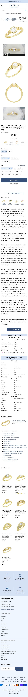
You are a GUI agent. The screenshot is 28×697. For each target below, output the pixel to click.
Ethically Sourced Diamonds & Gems (8, 651)
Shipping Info (3, 625)
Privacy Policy (4, 659)
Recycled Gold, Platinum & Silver (8, 653)
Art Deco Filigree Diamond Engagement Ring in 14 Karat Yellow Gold (6, 559)
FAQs (2, 620)
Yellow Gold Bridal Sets (8, 457)
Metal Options (14, 138)
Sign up (19, 668)
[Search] (25, 10)
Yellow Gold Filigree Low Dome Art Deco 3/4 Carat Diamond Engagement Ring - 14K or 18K (20, 535)
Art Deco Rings (6, 443)
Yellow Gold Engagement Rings (10, 459)
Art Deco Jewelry (7, 441)
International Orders (5, 629)
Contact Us (3, 616)
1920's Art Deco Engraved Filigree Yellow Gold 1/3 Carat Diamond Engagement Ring (20, 487)
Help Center (3, 618)
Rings (3, 677)
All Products (23, 681)
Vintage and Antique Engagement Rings (12, 453)
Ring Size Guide (21, 165)
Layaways (3, 635)
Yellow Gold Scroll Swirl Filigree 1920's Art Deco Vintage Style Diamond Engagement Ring (7, 487)
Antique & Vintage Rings (9, 433)
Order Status (3, 627)
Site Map (17, 693)
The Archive (8, 681)
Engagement (9, 677)
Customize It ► (14, 329)
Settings (21, 677)
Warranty (3, 655)
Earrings (11, 679)
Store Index (11, 693)
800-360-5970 (17, 1)
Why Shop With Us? (5, 649)
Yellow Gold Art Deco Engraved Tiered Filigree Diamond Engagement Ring (20, 512)
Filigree (21, 679)
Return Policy (3, 623)
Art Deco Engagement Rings (9, 439)
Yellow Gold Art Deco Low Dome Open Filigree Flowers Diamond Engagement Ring (7, 535)
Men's (2, 681)
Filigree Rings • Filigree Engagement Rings (13, 451)
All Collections (16, 681)
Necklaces (5, 679)
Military (2, 631)
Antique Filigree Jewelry (8, 435)
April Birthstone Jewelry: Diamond (11, 437)
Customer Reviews (5, 647)
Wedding (16, 677)
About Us (3, 657)
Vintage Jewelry (7, 455)
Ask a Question (15, 193)
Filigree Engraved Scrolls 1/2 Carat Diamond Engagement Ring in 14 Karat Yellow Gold (7, 512)
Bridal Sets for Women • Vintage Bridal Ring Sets (14, 445)
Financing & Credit (5, 633)
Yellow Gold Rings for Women (10, 461)
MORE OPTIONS (5, 197)
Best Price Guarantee (5, 645)
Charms (16, 679)
